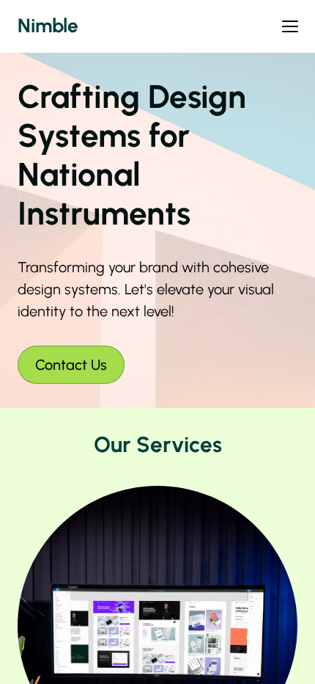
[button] (290, 26)
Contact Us (71, 365)
